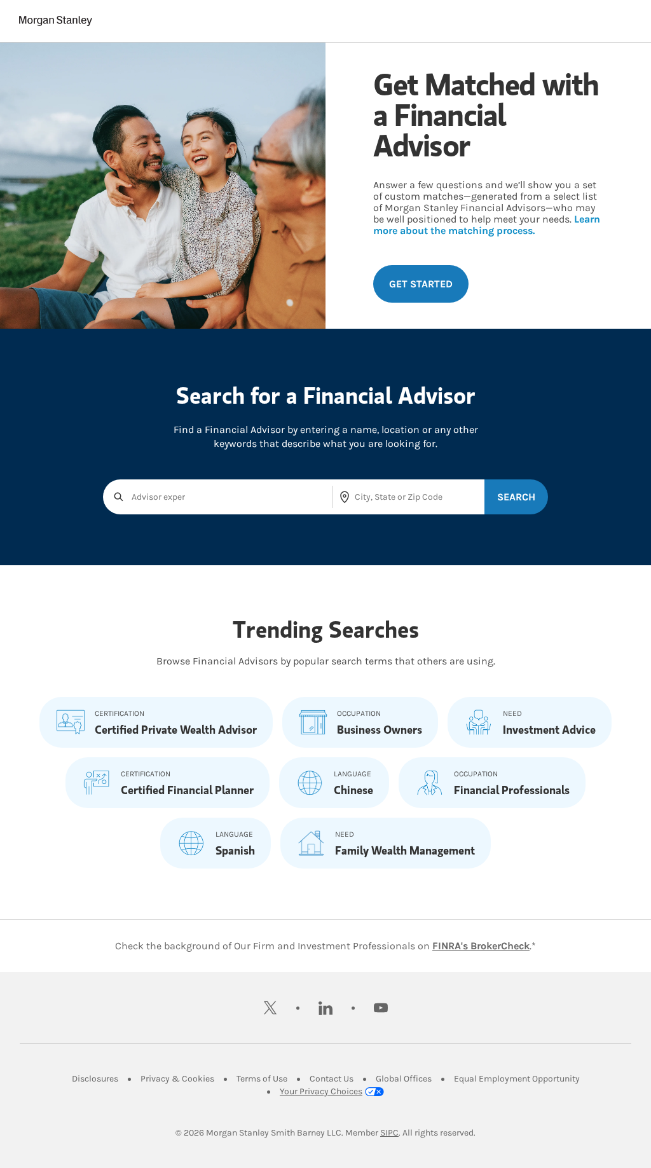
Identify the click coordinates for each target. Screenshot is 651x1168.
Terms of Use (261, 1078)
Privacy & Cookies (177, 1078)
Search (516, 497)
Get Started (421, 284)
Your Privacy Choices (321, 1091)
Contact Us (331, 1078)
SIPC (389, 1132)
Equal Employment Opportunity (517, 1078)
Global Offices (404, 1078)
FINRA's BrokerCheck (481, 946)
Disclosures (95, 1078)
